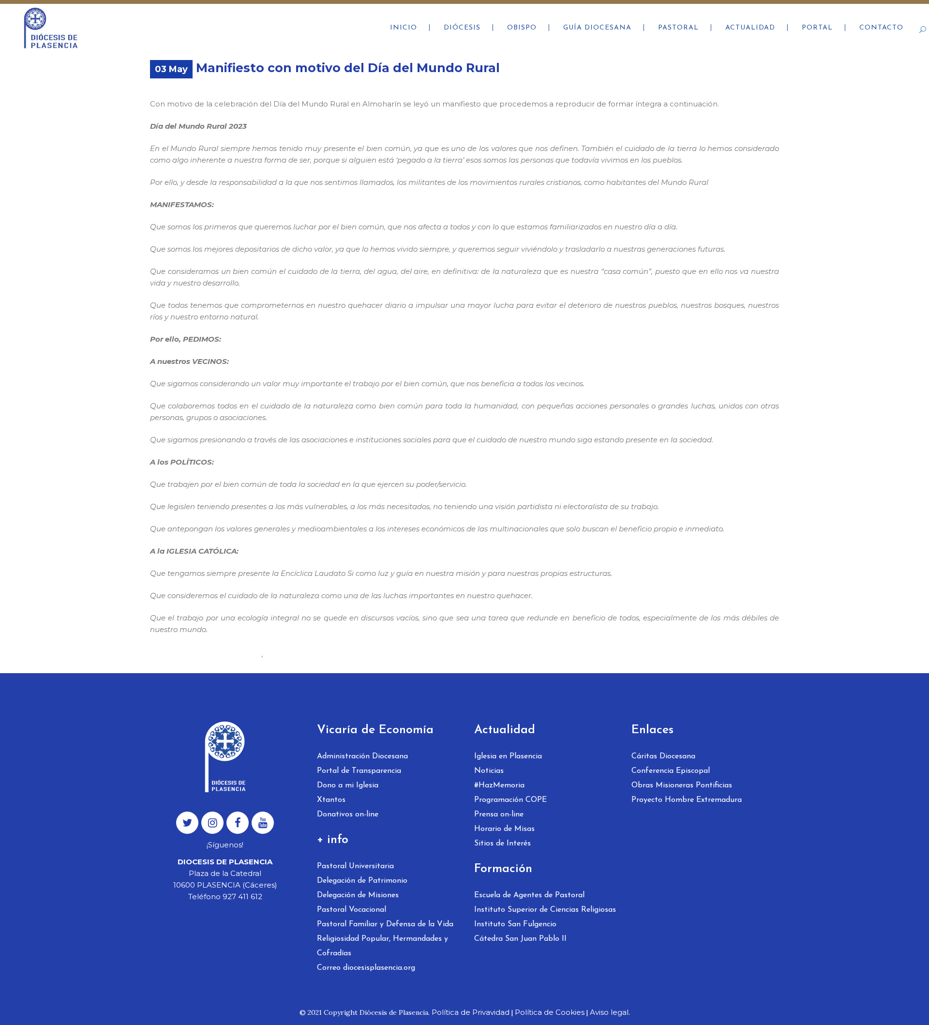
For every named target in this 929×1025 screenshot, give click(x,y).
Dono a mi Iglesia (347, 785)
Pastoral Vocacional (351, 910)
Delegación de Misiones (358, 895)
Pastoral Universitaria (355, 866)
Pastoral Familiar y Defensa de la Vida (385, 924)
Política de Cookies (549, 1012)
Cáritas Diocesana (663, 756)
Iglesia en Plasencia (508, 756)
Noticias (489, 771)
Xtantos (331, 800)
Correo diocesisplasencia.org (366, 968)
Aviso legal (609, 1012)
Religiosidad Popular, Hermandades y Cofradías (382, 946)
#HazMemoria (499, 785)
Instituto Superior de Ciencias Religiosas (545, 910)
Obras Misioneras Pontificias (681, 785)
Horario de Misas (504, 829)
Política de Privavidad (470, 1012)
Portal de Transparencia (359, 771)
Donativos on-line (347, 814)
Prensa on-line (499, 814)
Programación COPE (510, 800)
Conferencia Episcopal (670, 771)
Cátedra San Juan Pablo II (520, 939)
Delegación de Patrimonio (362, 881)
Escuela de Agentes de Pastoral (529, 895)
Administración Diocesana (362, 756)
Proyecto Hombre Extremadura (686, 800)
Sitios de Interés (502, 843)
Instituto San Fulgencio (515, 924)
